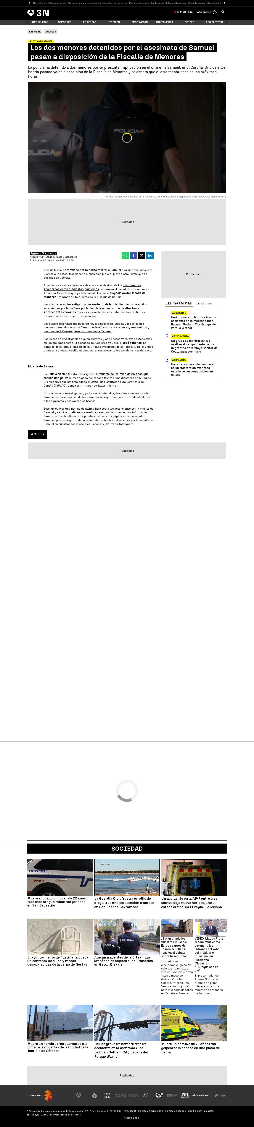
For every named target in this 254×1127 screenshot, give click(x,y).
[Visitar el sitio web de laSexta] (94, 1095)
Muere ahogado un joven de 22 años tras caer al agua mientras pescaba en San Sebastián (56, 901)
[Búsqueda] (223, 12)
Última (185, 12)
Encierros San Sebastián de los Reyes (107, 3)
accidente (179, 313)
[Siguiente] (224, 3)
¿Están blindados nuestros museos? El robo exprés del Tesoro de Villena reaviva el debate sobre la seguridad (174, 947)
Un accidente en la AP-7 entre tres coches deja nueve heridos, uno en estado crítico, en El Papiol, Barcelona (191, 902)
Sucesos (51, 31)
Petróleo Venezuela (139, 3)
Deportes (64, 22)
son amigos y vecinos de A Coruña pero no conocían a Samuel (96, 329)
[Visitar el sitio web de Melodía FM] (185, 1095)
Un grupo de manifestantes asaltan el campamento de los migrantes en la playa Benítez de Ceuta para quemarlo (194, 346)
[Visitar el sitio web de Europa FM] (172, 1095)
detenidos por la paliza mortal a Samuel (93, 270)
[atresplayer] (207, 12)
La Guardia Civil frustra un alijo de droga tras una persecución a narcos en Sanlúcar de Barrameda (124, 902)
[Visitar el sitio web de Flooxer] (220, 1095)
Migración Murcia (77, 3)
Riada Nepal (157, 3)
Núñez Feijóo (40, 3)
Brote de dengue (196, 3)
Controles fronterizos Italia (221, 3)
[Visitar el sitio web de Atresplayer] (203, 1095)
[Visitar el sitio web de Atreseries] (146, 1095)
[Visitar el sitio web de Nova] (120, 1095)
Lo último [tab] (204, 303)
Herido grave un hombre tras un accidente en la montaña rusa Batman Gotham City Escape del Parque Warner (194, 323)
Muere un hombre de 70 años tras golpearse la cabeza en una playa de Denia (190, 1048)
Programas (139, 22)
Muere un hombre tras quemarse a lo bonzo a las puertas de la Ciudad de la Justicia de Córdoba (57, 1047)
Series (189, 22)
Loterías (89, 22)
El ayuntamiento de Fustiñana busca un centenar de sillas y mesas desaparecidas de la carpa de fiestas (57, 961)
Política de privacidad (150, 1111)
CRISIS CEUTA (180, 336)
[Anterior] (29, 3)
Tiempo (114, 22)
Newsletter (214, 22)
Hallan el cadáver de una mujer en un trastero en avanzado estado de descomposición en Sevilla (193, 370)
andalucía (179, 360)
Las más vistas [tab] (178, 303)
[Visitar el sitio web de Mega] (133, 1095)
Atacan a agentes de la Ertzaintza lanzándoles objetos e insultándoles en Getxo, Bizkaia (123, 961)
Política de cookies (175, 1111)
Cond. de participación (201, 1111)
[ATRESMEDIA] (40, 1095)
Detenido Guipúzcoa (176, 3)
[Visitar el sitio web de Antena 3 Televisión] (81, 1095)
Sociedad (127, 849)
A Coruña (37, 434)
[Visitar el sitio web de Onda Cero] (159, 1095)
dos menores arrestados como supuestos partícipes (92, 287)
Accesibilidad (131, 1117)
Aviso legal (130, 1111)
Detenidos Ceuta (57, 3)
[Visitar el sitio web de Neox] (107, 1095)
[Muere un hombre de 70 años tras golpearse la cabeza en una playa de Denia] (194, 1023)
